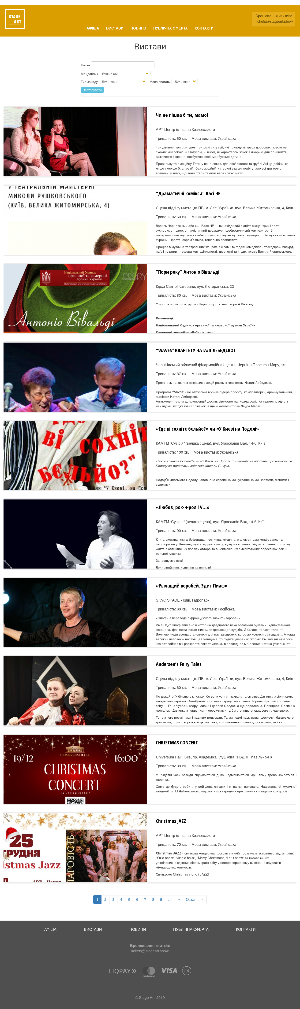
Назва (85, 65)
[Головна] (15, 19)
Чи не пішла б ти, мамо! (182, 114)
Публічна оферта (170, 28)
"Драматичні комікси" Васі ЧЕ (188, 193)
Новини (138, 28)
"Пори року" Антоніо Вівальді (187, 271)
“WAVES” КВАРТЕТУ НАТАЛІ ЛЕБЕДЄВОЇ (195, 350)
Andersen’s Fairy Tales (179, 663)
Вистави (115, 28)
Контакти (204, 28)
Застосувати (92, 89)
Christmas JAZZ (171, 820)
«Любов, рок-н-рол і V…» (183, 506)
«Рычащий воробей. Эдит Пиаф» (192, 585)
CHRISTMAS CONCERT (177, 742)
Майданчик (89, 73)
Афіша (92, 28)
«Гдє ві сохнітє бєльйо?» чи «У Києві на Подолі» (207, 428)
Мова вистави (160, 81)
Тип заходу (89, 81)
